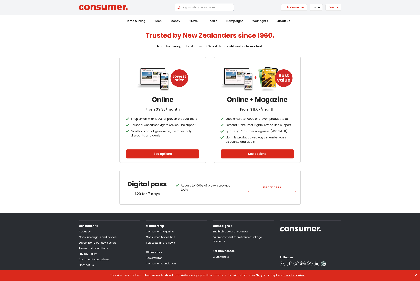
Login (316, 7)
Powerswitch (154, 258)
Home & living (135, 21)
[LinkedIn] (316, 263)
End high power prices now (230, 231)
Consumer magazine (160, 231)
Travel (194, 21)
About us (283, 21)
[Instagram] (303, 263)
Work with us (221, 257)
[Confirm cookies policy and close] (416, 274)
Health (212, 21)
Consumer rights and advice (97, 237)
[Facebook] (289, 263)
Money (175, 21)
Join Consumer (294, 7)
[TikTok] (310, 263)
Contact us (86, 265)
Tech (158, 21)
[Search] (179, 7)
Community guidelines (94, 259)
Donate (333, 7)
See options (163, 154)
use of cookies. (294, 275)
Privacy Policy (88, 254)
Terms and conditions (93, 248)
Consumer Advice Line (160, 237)
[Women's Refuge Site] (323, 263)
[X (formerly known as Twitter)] (296, 263)
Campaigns (234, 21)
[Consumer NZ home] (103, 7)
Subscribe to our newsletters (97, 243)
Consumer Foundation (161, 263)
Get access (272, 187)
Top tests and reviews (160, 243)
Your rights (260, 21)
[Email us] (282, 263)
